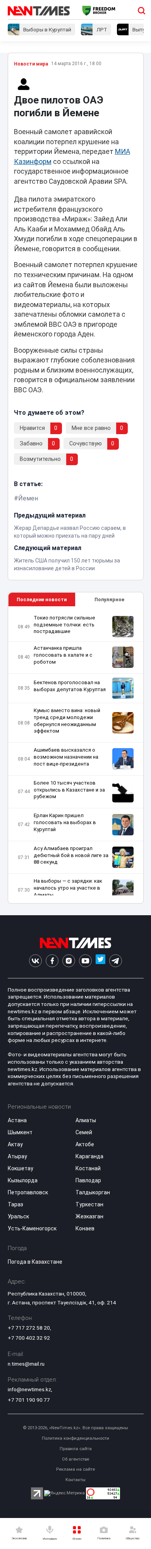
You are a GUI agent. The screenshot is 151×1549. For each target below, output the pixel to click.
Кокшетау (20, 1168)
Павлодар (88, 1180)
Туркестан (89, 1204)
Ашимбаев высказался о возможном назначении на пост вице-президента (66, 757)
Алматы (86, 1120)
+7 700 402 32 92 (29, 1338)
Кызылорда (23, 1180)
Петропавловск (28, 1192)
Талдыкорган (93, 1192)
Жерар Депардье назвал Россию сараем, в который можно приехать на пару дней (70, 532)
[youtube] (85, 960)
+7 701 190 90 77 (29, 1400)
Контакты (75, 1479)
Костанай (88, 1168)
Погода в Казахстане (35, 1262)
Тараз (15, 1204)
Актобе (85, 1144)
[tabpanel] (75, 755)
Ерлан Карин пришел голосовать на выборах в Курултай (65, 822)
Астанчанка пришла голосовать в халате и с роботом (63, 655)
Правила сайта (76, 1448)
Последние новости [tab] (42, 599)
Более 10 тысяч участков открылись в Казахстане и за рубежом (69, 790)
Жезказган (89, 1216)
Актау (15, 1144)
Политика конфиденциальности (75, 1438)
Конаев (85, 1228)
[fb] (52, 960)
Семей (84, 1132)
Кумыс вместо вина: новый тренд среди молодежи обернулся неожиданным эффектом (67, 720)
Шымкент (20, 1132)
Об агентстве (75, 1459)
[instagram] (68, 960)
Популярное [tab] (109, 599)
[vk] (35, 960)
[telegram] (115, 960)
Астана (17, 1120)
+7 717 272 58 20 (29, 1328)
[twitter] (100, 960)
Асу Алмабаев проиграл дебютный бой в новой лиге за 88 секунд (71, 855)
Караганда (89, 1156)
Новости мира (31, 64)
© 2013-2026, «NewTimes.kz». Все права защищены (75, 1427)
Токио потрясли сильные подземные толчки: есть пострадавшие (64, 625)
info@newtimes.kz (29, 1389)
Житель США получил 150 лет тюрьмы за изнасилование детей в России (67, 564)
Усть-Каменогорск (32, 1228)
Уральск (18, 1216)
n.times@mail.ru (26, 1364)
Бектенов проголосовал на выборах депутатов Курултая (70, 686)
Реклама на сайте (75, 1469)
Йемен (28, 498)
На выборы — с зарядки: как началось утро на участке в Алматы (68, 888)
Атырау (17, 1156)
